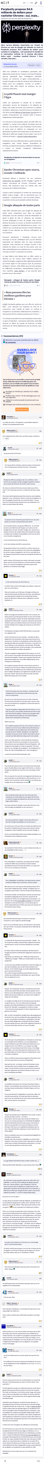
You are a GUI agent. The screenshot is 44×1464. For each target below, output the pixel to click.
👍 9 (40, 508)
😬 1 (40, 1321)
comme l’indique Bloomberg (27, 136)
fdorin (9, 513)
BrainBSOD (10, 1325)
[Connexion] (36, 3)
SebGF (9, 473)
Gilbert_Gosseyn (12, 1303)
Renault (10, 1349)
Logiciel (7, 163)
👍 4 (40, 680)
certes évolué (35, 1406)
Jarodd (9, 1173)
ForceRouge (10, 1154)
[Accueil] (5, 3)
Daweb (11, 856)
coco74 (10, 447)
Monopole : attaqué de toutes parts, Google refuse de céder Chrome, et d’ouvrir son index (22, 281)
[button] (41, 3)
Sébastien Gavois (10, 64)
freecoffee (10, 416)
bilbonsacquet (11, 430)
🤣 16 (40, 1169)
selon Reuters (19, 271)
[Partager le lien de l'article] (5, 1461)
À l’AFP (5, 304)
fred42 (10, 1291)
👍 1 (40, 570)
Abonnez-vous (22, 409)
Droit (6, 285)
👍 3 (40, 604)
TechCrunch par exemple (11, 181)
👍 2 (40, 443)
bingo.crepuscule (14, 842)
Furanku (11, 575)
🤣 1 (40, 1273)
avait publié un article (24, 901)
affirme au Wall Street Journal (25, 112)
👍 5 (40, 1256)
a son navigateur (32, 1435)
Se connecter (10, 342)
